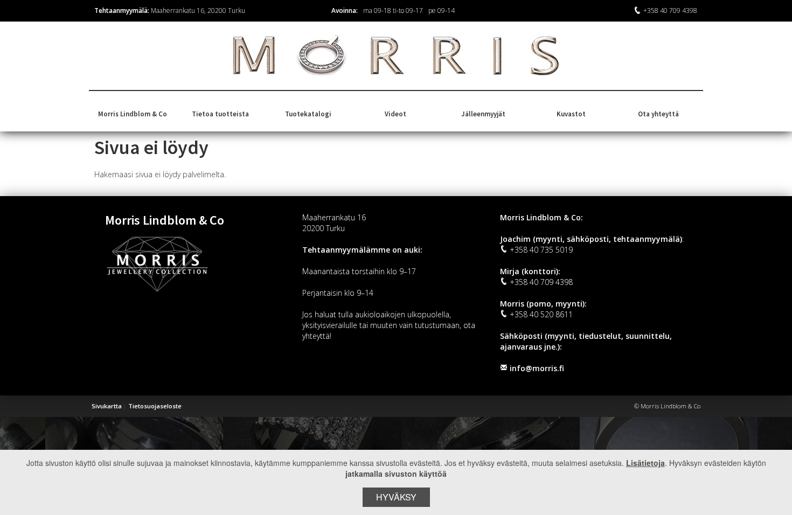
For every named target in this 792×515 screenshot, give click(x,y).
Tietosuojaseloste (155, 406)
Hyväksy (396, 497)
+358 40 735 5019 (541, 250)
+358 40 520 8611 (541, 314)
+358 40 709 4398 (670, 10)
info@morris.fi (537, 368)
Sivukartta (107, 406)
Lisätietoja (645, 462)
